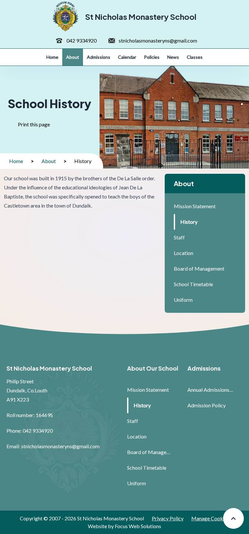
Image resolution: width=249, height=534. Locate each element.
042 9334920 (81, 40)
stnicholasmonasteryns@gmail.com (158, 40)
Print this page (36, 127)
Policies (152, 57)
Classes (195, 57)
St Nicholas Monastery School (140, 16)
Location (183, 253)
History (188, 222)
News (173, 57)
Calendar (127, 57)
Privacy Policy (168, 518)
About (72, 57)
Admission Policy (206, 405)
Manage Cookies (210, 518)
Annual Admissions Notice (210, 390)
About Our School (152, 368)
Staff (179, 237)
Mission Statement (195, 206)
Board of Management (199, 268)
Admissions (98, 57)
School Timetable (193, 284)
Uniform (183, 300)
